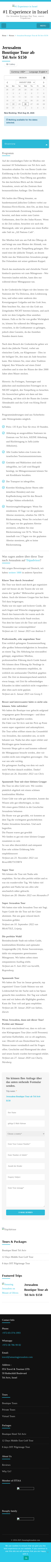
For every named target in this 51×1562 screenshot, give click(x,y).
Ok (26, 1558)
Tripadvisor (33, 560)
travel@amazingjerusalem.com (17, 1357)
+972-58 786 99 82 (11, 1345)
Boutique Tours (9, 1403)
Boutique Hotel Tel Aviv (14, 1250)
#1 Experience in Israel (25, 12)
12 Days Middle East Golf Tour (17, 1257)
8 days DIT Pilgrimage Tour (16, 1263)
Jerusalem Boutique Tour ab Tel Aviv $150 (36, 1290)
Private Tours (8, 1409)
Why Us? (6, 1471)
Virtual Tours (8, 1416)
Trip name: (11, 1091)
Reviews (6, 1465)
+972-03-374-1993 (11, 1332)
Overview (10, 144)
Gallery (12, 64)
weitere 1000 (15, 572)
